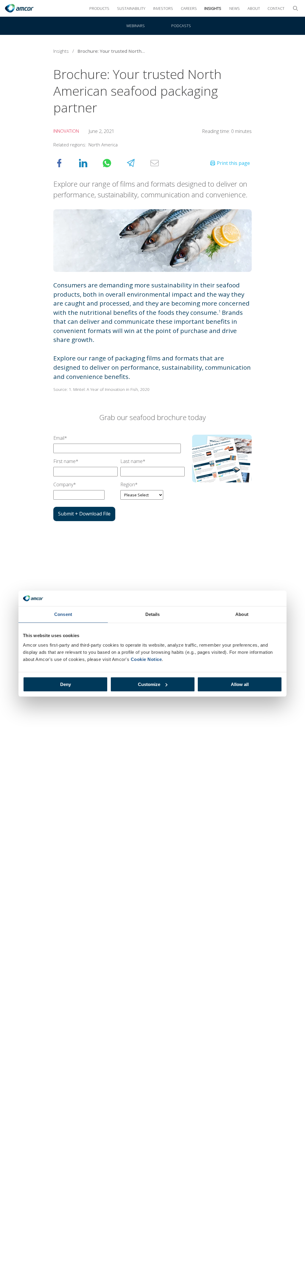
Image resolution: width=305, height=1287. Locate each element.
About (254, 8)
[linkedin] (89, 163)
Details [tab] (152, 614)
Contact (275, 8)
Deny (65, 684)
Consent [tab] (63, 614)
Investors (163, 8)
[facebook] (65, 163)
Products (99, 8)
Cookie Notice (146, 659)
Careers (189, 8)
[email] (160, 163)
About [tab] (241, 614)
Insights (212, 8)
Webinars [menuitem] (135, 25)
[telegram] (137, 163)
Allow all (240, 684)
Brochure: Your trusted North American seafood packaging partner (113, 51)
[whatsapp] (113, 163)
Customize (149, 684)
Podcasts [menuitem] (181, 25)
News (234, 8)
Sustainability (131, 8)
